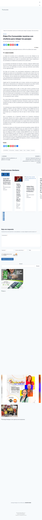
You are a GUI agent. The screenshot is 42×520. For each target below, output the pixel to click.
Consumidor (11, 150)
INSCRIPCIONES (28, 502)
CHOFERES (6, 150)
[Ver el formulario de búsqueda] (40, 5)
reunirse (32, 150)
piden (21, 150)
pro (24, 150)
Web (30, 250)
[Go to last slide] (3, 174)
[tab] (4, 212)
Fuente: (5, 142)
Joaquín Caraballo (9, 52)
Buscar (37, 266)
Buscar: (21, 263)
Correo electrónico (19, 250)
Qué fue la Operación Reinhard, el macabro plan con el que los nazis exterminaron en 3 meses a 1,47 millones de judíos (32, 159)
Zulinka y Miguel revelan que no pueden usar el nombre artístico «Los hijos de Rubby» (18, 192)
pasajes (17, 150)
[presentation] (19, 179)
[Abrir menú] (40, 2)
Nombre (4, 250)
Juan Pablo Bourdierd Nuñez (9, 41)
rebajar (28, 150)
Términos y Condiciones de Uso (21, 515)
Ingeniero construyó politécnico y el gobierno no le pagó (9, 158)
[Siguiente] (7, 174)
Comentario (5, 235)
